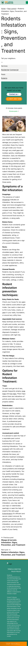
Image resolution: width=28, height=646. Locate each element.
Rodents (4, 78)
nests (4, 257)
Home (3, 9)
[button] (27, 2)
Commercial (14, 70)
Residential (5, 70)
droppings (6, 200)
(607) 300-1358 (15, 99)
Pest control (11, 9)
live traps (13, 394)
